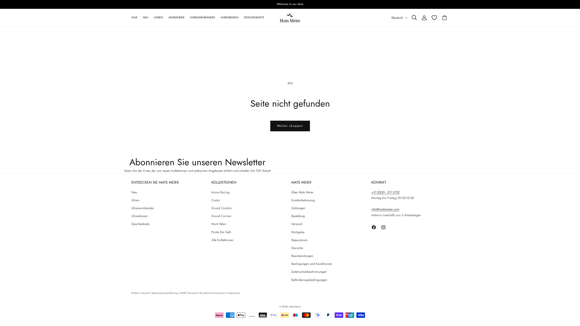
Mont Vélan (218, 224)
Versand (296, 224)
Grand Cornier (221, 216)
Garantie (297, 248)
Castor (215, 200)
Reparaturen (299, 240)
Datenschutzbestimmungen (309, 271)
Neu (134, 192)
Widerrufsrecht (140, 293)
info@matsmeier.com (385, 209)
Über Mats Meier (302, 192)
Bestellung (298, 216)
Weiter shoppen (290, 126)
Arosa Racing (220, 192)
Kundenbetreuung (303, 200)
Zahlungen (298, 208)
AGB (183, 293)
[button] (414, 18)
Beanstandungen (302, 256)
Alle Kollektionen (222, 240)
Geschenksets (140, 224)
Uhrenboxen (139, 216)
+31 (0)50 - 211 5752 (385, 192)
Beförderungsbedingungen (309, 280)
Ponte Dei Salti (221, 232)
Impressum (233, 293)
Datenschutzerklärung (165, 293)
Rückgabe (297, 232)
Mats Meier (295, 306)
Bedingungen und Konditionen (311, 263)
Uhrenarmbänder (142, 208)
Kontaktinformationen (212, 293)
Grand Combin (221, 208)
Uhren (135, 200)
